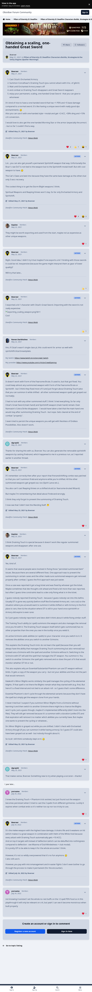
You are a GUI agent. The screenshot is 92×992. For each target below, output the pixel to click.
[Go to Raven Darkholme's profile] (7, 340)
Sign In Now (66, 931)
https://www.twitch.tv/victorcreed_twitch (31, 358)
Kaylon (14, 225)
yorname (15, 791)
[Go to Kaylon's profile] (7, 226)
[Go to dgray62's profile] (7, 444)
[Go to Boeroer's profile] (7, 57)
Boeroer (13, 54)
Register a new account (25, 931)
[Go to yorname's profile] (7, 792)
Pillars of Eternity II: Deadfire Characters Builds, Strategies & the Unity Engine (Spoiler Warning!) (46, 58)
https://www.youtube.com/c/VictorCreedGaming (36, 362)
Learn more (5, 4)
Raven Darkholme (19, 339)
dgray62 (15, 443)
